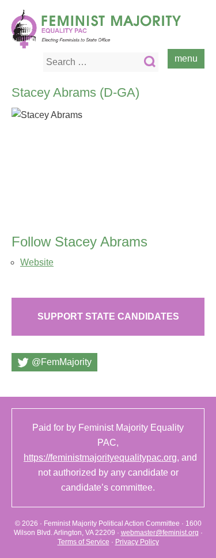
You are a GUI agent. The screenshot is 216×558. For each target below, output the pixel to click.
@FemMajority (62, 362)
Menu (186, 58)
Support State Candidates (108, 316)
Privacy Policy (137, 542)
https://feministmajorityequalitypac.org (100, 457)
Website (37, 262)
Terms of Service (83, 542)
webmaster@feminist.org (160, 533)
